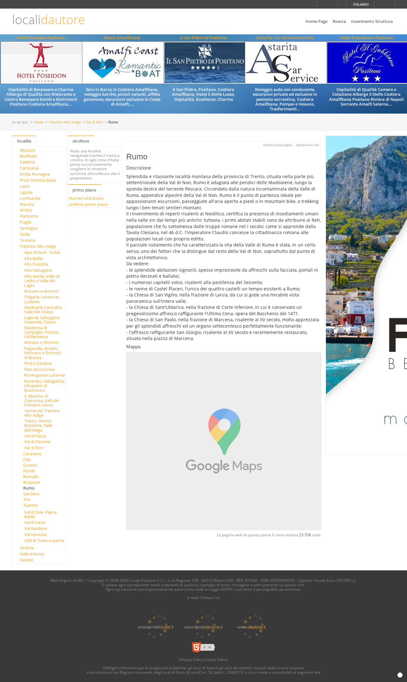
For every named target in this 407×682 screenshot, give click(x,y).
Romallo (31, 476)
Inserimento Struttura (372, 21)
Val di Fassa (35, 436)
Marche (27, 204)
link (317, 672)
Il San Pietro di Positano (203, 37)
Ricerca (339, 21)
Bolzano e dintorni (41, 291)
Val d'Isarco (35, 522)
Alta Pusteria (36, 264)
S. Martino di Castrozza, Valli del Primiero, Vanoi (41, 400)
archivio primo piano (88, 204)
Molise (26, 210)
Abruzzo (27, 150)
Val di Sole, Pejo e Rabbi (40, 514)
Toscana (27, 240)
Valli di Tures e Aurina (44, 540)
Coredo (30, 465)
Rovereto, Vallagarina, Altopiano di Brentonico (44, 386)
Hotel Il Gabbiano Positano (366, 37)
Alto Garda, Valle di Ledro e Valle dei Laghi (41, 281)
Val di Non (94, 122)
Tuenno (30, 505)
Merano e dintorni (41, 342)
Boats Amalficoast (122, 37)
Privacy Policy (191, 659)
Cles (27, 459)
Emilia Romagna (35, 174)
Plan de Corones (39, 369)
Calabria (27, 162)
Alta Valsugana (38, 270)
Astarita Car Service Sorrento (285, 37)
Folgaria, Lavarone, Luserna (42, 299)
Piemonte (29, 216)
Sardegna (29, 228)
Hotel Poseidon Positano (41, 37)
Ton (27, 499)
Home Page (317, 21)
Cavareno (32, 453)
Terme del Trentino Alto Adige (42, 412)
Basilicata (28, 156)
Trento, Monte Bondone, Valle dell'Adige (38, 425)
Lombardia (30, 198)
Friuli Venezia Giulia (38, 180)
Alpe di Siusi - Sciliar (42, 252)
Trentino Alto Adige (65, 122)
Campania (29, 168)
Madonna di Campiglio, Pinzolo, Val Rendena (42, 332)
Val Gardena (35, 528)
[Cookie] (400, 675)
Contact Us (210, 597)
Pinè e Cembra (38, 363)
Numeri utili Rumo (86, 198)
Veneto (26, 560)
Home (39, 122)
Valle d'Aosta (32, 554)
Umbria (27, 548)
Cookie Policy (215, 659)
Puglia (25, 222)
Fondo (29, 471)
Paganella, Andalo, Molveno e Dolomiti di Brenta (42, 353)
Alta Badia (33, 258)
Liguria (26, 192)
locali (48, 19)
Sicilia (25, 234)
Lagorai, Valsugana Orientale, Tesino (41, 319)
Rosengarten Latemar (44, 375)
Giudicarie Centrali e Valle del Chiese (43, 309)
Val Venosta (35, 534)
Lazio (25, 186)
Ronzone (31, 482)
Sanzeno (31, 493)
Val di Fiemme (37, 441)
